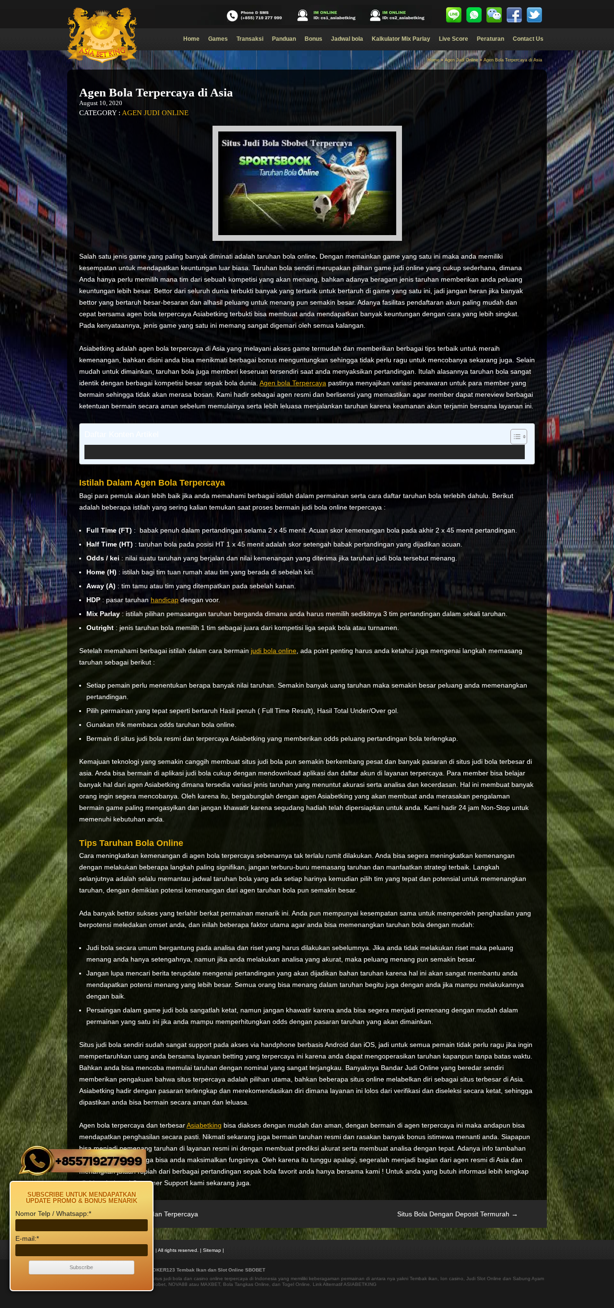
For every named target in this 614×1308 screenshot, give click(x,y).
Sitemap (212, 1250)
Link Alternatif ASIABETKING (345, 1284)
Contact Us (528, 39)
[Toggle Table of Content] (514, 436)
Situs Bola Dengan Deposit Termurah (457, 1214)
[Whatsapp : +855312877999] (474, 15)
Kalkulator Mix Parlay (401, 39)
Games (218, 39)
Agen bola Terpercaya (293, 383)
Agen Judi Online (461, 60)
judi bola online (273, 650)
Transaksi (249, 39)
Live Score (453, 39)
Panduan (284, 39)
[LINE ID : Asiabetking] (453, 15)
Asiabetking (204, 1125)
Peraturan (490, 39)
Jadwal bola (347, 39)
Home (191, 39)
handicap (164, 600)
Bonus (313, 39)
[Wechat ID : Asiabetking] (494, 15)
